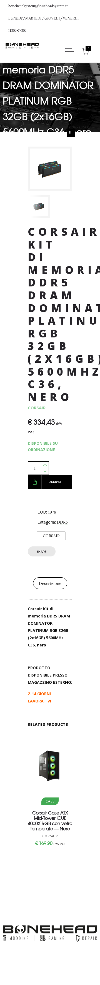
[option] (39, 206)
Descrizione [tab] (50, 583)
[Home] (22, 47)
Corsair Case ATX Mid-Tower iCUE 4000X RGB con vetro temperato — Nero (50, 820)
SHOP (21, 127)
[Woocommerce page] (71, 132)
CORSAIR (51, 535)
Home (7, 127)
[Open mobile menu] (70, 49)
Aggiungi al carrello (55, 484)
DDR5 (62, 522)
